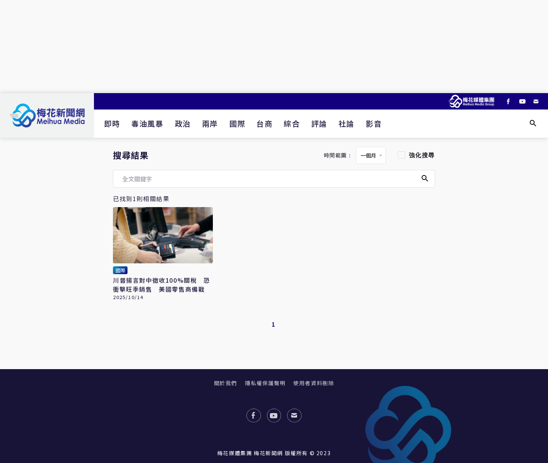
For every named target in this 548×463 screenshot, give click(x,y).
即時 (112, 123)
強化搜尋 (422, 155)
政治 (183, 123)
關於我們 (225, 383)
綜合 (292, 123)
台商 (264, 123)
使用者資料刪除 (313, 383)
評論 (319, 123)
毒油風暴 (147, 123)
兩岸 (210, 123)
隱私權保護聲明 (265, 383)
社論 (346, 123)
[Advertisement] (274, 46)
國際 (237, 123)
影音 (374, 123)
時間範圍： (338, 155)
